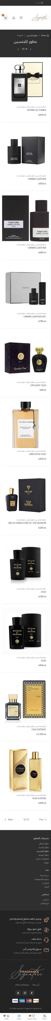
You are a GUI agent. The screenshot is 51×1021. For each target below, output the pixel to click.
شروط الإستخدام (22, 984)
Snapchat (18, 992)
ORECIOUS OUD (37, 454)
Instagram (24, 992)
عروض (46, 862)
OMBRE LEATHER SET (35, 316)
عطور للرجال (30, 107)
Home (43, 35)
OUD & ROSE (39, 798)
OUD (43, 592)
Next (10, 819)
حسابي (46, 899)
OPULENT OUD (38, 385)
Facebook (31, 992)
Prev (41, 819)
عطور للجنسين (32, 35)
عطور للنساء (21, 107)
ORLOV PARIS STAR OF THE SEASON (27, 523)
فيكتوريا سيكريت (42, 858)
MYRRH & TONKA (36, 110)
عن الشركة (44, 875)
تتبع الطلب (44, 903)
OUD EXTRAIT (39, 729)
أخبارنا (47, 886)
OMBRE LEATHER (37, 179)
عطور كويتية (44, 855)
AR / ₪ (40, 2)
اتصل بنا (45, 883)
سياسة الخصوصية (42, 879)
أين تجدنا (36, 984)
